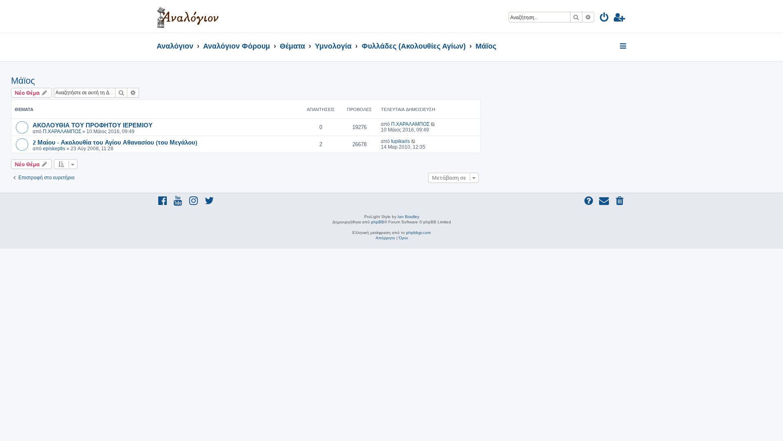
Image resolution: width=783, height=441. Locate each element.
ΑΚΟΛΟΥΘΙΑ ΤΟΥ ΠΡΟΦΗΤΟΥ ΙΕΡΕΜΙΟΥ (93, 125)
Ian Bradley (408, 216)
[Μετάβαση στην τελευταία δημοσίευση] (433, 124)
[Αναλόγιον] (188, 16)
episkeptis (54, 148)
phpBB (377, 222)
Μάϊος (23, 81)
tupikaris (400, 141)
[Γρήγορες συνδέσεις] (623, 46)
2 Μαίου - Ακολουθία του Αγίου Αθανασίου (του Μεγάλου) (115, 142)
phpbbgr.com (418, 232)
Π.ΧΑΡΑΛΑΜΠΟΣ (62, 131)
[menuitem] (604, 18)
